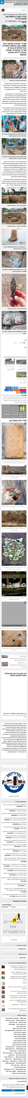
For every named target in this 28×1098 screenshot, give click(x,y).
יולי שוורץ (22, 1051)
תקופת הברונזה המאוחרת (10, 400)
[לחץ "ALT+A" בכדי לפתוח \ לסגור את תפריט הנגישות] (2, 2)
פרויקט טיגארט (21, 1063)
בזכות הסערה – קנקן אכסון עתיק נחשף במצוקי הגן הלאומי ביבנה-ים (14, 529)
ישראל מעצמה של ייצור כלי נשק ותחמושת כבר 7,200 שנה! (14, 507)
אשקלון (12, 1024)
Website (21, 414)
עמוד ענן (22, 1061)
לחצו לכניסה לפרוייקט (14, 796)
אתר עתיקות (21, 1026)
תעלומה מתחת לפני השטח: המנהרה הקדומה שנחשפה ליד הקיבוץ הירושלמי (15, 836)
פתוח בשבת (9, 1063)
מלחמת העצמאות (20, 1053)
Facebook (8, 387)
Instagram (6, 414)
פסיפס (5, 1061)
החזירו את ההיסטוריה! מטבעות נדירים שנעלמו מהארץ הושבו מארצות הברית (15, 841)
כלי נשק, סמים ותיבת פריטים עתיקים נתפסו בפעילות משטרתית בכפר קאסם (14, 598)
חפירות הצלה (21, 1047)
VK (10, 390)
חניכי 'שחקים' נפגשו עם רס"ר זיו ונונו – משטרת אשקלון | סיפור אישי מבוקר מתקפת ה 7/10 (15, 889)
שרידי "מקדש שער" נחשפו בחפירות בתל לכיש (22, 379)
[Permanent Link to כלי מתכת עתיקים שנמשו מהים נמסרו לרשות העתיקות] (14, 614)
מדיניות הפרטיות (19, 1093)
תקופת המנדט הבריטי (19, 1073)
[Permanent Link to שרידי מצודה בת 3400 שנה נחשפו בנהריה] (14, 33)
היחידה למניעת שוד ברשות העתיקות (15, 1030)
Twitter (14, 387)
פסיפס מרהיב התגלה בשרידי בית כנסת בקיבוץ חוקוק (18, 992)
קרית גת (24, 983)
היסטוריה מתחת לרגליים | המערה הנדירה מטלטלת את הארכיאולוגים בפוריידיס (14, 832)
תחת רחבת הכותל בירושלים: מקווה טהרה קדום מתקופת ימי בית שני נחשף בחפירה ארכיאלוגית (15, 859)
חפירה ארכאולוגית (19, 1041)
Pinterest (22, 390)
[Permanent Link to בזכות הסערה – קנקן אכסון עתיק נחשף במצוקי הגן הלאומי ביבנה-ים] (14, 518)
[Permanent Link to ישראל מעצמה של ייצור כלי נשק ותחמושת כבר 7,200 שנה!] (14, 492)
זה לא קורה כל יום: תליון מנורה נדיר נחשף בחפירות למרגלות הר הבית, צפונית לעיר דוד (14, 865)
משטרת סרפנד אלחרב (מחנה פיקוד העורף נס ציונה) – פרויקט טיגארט (18, 996)
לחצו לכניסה (14, 940)
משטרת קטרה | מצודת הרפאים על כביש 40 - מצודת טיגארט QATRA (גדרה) (18, 978)
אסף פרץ (22, 1022)
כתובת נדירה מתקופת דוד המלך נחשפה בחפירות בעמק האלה (18, 973)
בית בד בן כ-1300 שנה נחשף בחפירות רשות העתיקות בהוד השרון (14, 649)
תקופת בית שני (11, 1071)
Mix (17, 392)
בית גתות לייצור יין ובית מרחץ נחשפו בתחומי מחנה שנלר (10, 366)
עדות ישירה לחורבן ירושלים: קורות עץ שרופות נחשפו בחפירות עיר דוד (15, 810)
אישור (13, 1090)
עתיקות (13, 1061)
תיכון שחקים (19, 400)
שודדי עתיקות (9, 1069)
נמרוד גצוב (7, 399)
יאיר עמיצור (6, 397)
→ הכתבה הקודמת (21, 663)
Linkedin (22, 392)
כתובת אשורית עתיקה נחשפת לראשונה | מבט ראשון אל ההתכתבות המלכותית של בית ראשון (14, 878)
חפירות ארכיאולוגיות (19, 1045)
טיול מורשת (10, 1047)
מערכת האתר (21, 21)
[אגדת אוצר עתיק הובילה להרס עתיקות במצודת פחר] (21, 361)
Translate (13, 907)
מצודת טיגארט (21, 1055)
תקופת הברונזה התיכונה (20, 402)
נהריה (11, 399)
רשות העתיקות (20, 1069)
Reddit (15, 390)
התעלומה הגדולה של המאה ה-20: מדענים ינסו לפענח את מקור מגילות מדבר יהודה (15, 819)
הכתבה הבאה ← (22, 656)
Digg (6, 390)
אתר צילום (14, 15)
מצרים (11, 1055)
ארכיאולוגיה (21, 1024)
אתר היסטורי (21, 15)
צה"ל (23, 1065)
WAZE (23, 1018)
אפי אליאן (13, 1022)
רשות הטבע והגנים (20, 1067)
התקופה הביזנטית (20, 1032)
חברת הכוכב (20, 397)
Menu (13, 1)
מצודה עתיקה (17, 399)
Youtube (14, 414)
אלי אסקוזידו (21, 1020)
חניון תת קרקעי (13, 397)
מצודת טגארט (7, 1053)
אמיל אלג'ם (10, 1020)
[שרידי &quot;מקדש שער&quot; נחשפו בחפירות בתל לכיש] (21, 374)
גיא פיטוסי (17, 395)
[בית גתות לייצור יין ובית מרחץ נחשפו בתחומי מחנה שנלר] (10, 361)
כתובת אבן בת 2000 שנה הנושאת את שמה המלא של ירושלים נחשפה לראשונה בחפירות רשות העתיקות (14, 462)
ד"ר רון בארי (12, 395)
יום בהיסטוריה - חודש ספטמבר (19, 1005)
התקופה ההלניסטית (20, 1034)
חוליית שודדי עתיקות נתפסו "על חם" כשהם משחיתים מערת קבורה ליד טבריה (16, 854)
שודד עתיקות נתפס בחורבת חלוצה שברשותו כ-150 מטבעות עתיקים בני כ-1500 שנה (14, 568)
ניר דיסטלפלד (9, 1057)
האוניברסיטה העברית (19, 1028)
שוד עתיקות (21, 1071)
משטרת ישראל (21, 1057)
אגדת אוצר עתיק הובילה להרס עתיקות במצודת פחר (21, 366)
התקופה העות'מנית (20, 1037)
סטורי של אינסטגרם (19, 1059)
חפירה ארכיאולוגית (19, 1043)
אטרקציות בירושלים (12, 1018)
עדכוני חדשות (7, 15)
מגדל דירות (23, 399)
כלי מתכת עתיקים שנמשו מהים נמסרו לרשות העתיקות (14, 628)
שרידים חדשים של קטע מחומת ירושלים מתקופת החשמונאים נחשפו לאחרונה (14, 869)
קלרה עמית (15, 1065)
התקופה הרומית (20, 1039)
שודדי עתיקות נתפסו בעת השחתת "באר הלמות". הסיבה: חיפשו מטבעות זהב (14, 477)
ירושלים (13, 1051)
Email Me (21, 416)
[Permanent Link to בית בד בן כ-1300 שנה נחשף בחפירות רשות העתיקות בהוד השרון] (14, 638)
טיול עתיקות (10, 1049)
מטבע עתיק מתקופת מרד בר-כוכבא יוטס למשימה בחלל (17, 1001)
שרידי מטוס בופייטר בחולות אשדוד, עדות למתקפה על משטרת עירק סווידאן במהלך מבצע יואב (17, 967)
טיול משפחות (21, 1049)
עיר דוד (8, 1059)
